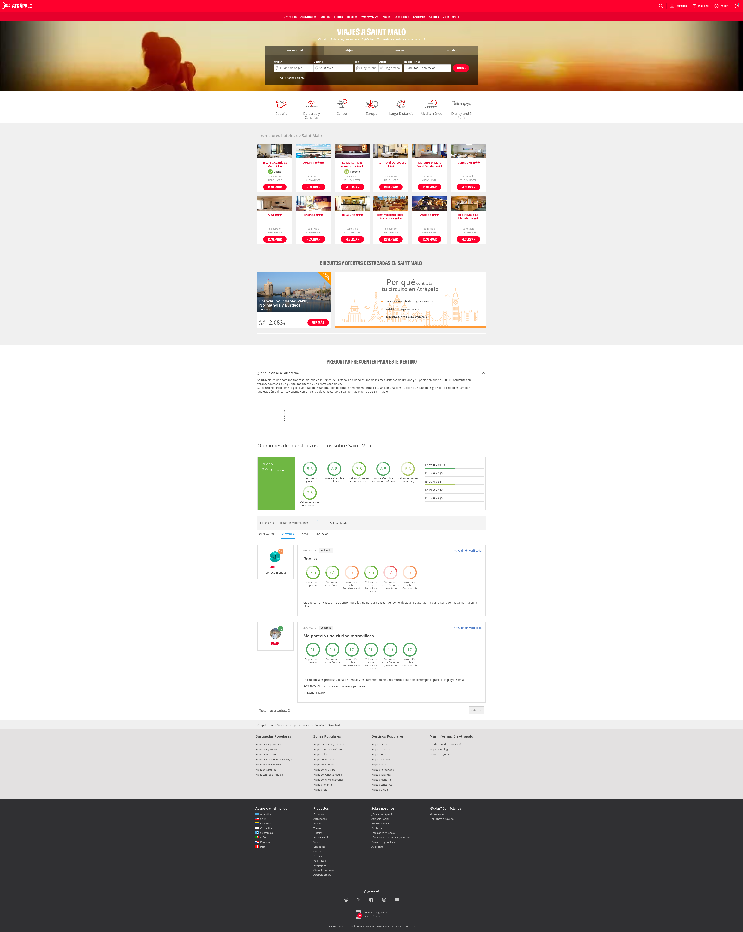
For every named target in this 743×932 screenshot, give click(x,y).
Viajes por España (323, 759)
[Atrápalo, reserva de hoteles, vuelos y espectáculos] (18, 6)
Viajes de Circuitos (265, 769)
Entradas (318, 814)
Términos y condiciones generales (391, 837)
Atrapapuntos (321, 865)
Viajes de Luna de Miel (268, 764)
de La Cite (348, 215)
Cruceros (318, 851)
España (281, 113)
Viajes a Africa (321, 754)
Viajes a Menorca (381, 779)
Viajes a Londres (381, 749)
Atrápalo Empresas (324, 870)
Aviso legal (377, 846)
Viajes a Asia (320, 789)
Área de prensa (380, 823)
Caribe (341, 113)
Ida (357, 61)
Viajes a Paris (379, 764)
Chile (263, 819)
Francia (306, 725)
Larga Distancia (401, 113)
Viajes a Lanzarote (382, 784)
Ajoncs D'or (465, 163)
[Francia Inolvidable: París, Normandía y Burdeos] (294, 292)
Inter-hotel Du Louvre (391, 163)
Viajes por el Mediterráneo (328, 779)
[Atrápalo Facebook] (371, 900)
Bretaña (319, 725)
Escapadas (319, 846)
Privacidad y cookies (383, 842)
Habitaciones (412, 61)
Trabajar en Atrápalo (383, 833)
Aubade (426, 215)
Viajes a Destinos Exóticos (328, 749)
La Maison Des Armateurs (351, 164)
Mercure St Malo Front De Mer (428, 164)
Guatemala (266, 833)
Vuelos (317, 823)
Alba (271, 215)
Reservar (275, 187)
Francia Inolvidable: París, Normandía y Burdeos (283, 303)
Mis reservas (437, 814)
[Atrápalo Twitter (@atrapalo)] (359, 900)
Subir (474, 710)
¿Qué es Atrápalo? (382, 814)
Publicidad (377, 828)
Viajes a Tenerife (381, 759)
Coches (317, 856)
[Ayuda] (721, 6)
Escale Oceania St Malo (275, 164)
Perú (263, 846)
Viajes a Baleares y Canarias (329, 744)
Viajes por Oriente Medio (327, 774)
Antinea (310, 215)
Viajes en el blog (439, 749)
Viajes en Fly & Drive (266, 749)
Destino (318, 61)
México (264, 837)
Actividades (320, 819)
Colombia (265, 823)
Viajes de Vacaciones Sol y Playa (273, 759)
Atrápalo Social (380, 819)
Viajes (280, 725)
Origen (278, 61)
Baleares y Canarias (311, 115)
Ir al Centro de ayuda (442, 819)
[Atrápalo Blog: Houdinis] (346, 900)
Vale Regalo (320, 860)
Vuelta (382, 61)
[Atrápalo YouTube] (397, 900)
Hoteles (317, 833)
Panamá (265, 842)
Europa (371, 113)
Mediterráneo (431, 113)
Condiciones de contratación (446, 744)
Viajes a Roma (379, 754)
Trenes (317, 828)
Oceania (309, 163)
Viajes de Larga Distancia (269, 744)
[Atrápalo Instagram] (384, 900)
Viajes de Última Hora (267, 754)
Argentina (265, 814)
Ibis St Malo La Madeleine (468, 216)
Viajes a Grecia (380, 789)
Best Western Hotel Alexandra (390, 216)
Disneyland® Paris (461, 115)
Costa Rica (266, 828)
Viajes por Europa (323, 764)
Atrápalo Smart (322, 874)
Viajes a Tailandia (381, 774)
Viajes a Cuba (379, 744)
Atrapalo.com (265, 725)
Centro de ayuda (439, 754)
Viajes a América (322, 784)
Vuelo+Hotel (320, 837)
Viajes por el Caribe (324, 769)
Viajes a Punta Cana (383, 769)
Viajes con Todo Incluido (269, 774)
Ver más (318, 322)
